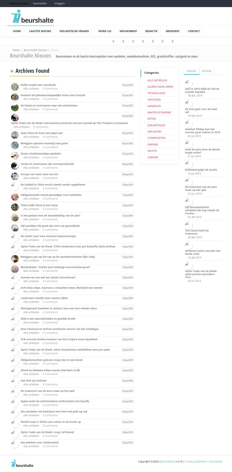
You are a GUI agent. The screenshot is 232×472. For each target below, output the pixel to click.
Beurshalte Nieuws (35, 50)
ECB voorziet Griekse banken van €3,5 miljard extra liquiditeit (59, 339)
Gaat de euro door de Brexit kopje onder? (202, 151)
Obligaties (155, 131)
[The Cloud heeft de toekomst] (189, 225)
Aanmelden (40, 3)
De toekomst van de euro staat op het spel (47, 391)
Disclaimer (215, 461)
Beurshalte (166, 461)
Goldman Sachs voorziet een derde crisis (203, 252)
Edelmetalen (156, 125)
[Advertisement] (159, 222)
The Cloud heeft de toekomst (197, 232)
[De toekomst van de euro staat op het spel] (189, 181)
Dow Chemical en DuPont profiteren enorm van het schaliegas (60, 329)
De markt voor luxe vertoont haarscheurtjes (48, 236)
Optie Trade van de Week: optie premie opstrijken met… (201, 274)
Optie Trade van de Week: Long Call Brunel (47, 432)
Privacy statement (196, 461)
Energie (153, 144)
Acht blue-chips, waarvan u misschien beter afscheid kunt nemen (61, 287)
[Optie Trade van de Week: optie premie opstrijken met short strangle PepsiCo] (189, 265)
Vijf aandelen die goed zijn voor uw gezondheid (50, 225)
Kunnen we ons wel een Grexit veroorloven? (48, 277)
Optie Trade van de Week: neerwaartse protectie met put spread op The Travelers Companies (69, 123)
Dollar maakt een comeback (38, 85)
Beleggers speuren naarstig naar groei (44, 143)
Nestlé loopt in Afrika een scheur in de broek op (51, 421)
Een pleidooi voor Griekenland (40, 442)
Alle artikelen (31, 88)
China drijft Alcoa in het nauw (39, 205)
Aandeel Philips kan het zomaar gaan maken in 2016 (202, 130)
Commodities (156, 138)
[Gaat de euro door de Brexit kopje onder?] (189, 144)
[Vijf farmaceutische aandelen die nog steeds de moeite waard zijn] (189, 201)
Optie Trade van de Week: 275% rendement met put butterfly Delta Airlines (68, 246)
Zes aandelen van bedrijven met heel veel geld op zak (54, 411)
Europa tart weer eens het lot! (39, 174)
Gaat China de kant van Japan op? (42, 133)
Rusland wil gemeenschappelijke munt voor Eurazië (53, 95)
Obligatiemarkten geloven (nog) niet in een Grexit (52, 360)
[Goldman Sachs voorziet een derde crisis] (189, 245)
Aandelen (154, 106)
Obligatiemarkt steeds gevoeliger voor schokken (51, 195)
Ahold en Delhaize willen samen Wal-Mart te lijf (50, 370)
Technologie (156, 93)
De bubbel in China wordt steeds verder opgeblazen (53, 184)
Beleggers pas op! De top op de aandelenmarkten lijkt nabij (58, 256)
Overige (153, 157)
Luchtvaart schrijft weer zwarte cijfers (44, 298)
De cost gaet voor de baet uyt (201, 110)
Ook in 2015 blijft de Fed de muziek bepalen (202, 90)
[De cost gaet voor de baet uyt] (189, 103)
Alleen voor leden (160, 86)
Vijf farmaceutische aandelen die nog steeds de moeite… (202, 210)
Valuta (152, 150)
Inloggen (59, 3)
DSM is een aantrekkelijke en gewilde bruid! (48, 318)
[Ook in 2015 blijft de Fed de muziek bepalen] (189, 83)
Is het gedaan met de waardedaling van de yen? (50, 215)
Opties (152, 118)
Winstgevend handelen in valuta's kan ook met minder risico (59, 308)
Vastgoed (154, 99)
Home (16, 50)
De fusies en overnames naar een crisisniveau (49, 105)
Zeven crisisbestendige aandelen (41, 153)
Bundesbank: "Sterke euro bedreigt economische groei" (55, 267)
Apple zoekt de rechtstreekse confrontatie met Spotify (55, 401)
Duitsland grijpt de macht (201, 169)
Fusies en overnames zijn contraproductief (47, 164)
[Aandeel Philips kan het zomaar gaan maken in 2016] (189, 123)
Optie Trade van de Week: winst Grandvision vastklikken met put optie (65, 349)
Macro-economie (159, 112)
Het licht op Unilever (34, 380)
